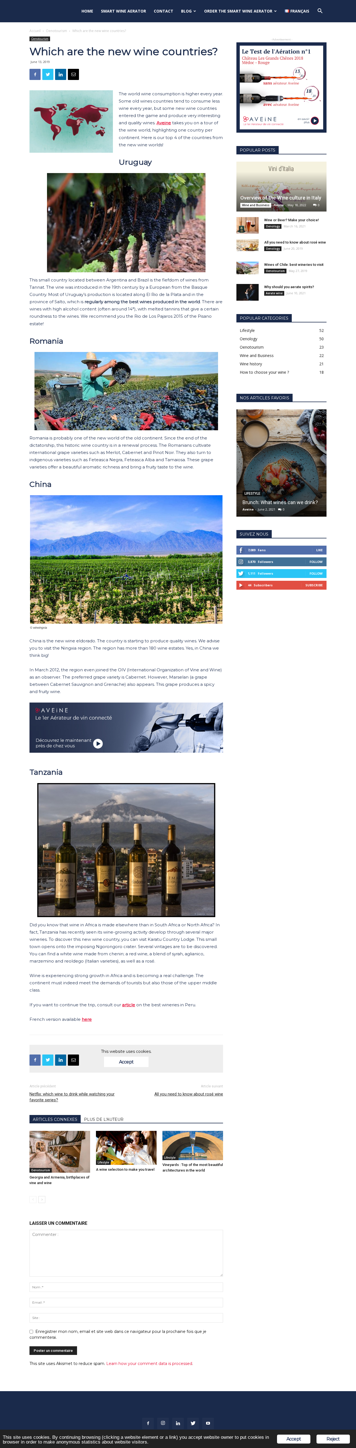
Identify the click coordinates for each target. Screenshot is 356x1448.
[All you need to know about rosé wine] (247, 245)
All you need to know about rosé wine (188, 1094)
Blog (186, 11)
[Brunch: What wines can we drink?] (281, 463)
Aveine (278, 205)
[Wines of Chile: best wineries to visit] (247, 268)
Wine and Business (256, 205)
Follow (316, 562)
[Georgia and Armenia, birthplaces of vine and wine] (59, 1152)
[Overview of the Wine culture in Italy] (281, 187)
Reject (333, 1439)
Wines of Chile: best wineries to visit (293, 265)
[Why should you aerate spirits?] (247, 292)
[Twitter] (193, 1423)
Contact (163, 11)
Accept (126, 1062)
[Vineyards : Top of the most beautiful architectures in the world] (192, 1145)
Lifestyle (103, 1162)
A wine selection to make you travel (125, 1169)
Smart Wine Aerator (123, 11)
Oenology (273, 226)
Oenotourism (56, 30)
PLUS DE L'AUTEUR (103, 1119)
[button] (320, 11)
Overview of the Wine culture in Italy (280, 198)
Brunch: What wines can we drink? (280, 502)
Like (319, 550)
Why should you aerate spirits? (289, 287)
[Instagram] (163, 1423)
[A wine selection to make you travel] (126, 1148)
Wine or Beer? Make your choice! (291, 220)
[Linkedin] (178, 1423)
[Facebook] (148, 1423)
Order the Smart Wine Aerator (238, 11)
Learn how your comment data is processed (149, 1363)
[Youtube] (208, 1423)
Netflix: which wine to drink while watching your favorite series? (72, 1097)
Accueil (35, 30)
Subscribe (314, 585)
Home (87, 11)
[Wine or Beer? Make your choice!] (247, 225)
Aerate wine (274, 293)
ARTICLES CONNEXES (55, 1119)
